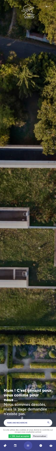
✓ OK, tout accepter (19, 436)
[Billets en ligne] (5, 445)
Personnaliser (39, 436)
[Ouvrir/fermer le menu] (28, 445)
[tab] (15, 445)
